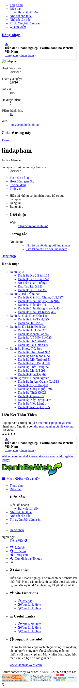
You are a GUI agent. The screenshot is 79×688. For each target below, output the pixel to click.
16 (11, 114)
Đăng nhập (11, 35)
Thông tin (16, 188)
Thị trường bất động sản (25, 23)
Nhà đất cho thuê (21, 16)
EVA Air (26, 601)
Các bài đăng (18, 185)
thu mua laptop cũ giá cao (54, 422)
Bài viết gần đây (28, 12)
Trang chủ (16, 5)
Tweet (6, 140)
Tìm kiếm (19, 27)
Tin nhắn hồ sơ (19, 177)
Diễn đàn (15, 8)
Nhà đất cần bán (20, 19)
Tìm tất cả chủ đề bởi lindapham (46, 249)
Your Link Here (31, 604)
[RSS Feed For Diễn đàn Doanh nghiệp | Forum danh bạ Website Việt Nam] (12, 562)
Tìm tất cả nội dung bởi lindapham (48, 245)
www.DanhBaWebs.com (26, 665)
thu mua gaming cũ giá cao (51, 426)
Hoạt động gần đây (22, 181)
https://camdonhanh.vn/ (25, 124)
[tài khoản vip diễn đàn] (39, 681)
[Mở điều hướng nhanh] (6, 44)
